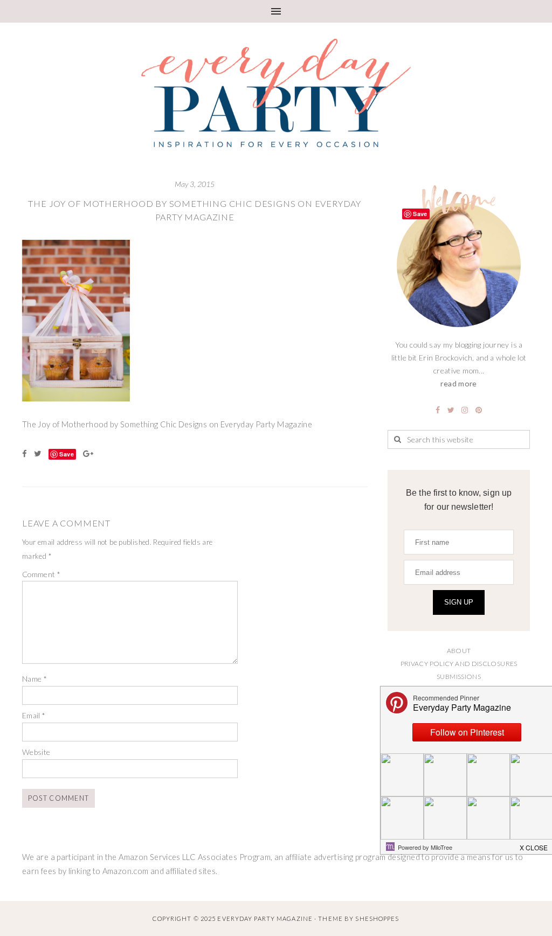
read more (458, 383)
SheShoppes (377, 918)
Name (34, 678)
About (459, 651)
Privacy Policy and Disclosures (459, 664)
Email (34, 715)
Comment (41, 574)
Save (66, 454)
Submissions (459, 676)
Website (36, 752)
